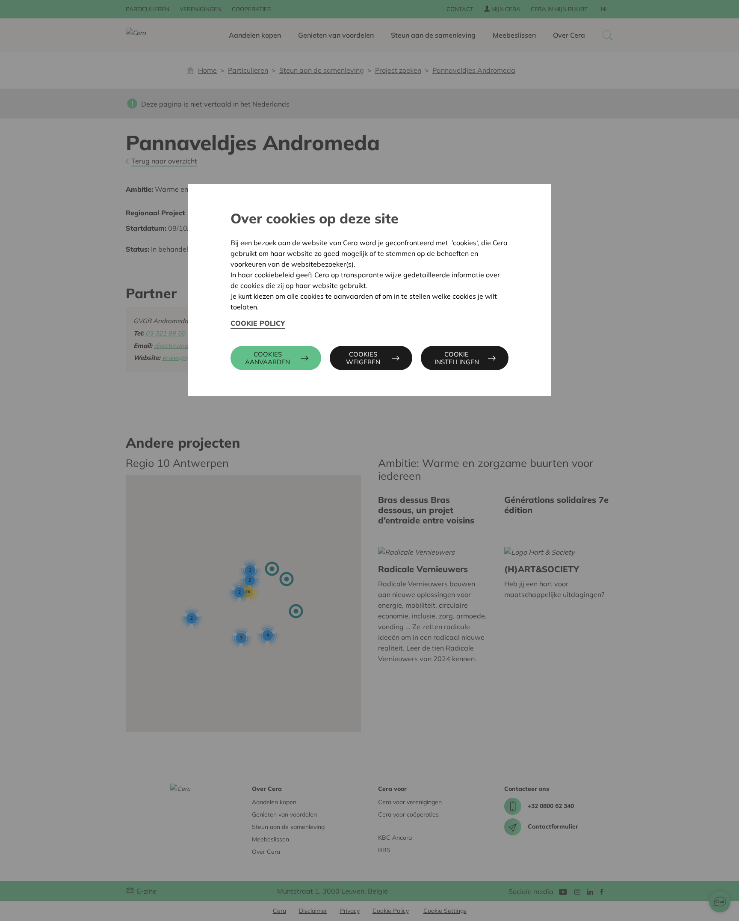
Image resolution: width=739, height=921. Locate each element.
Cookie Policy (258, 323)
